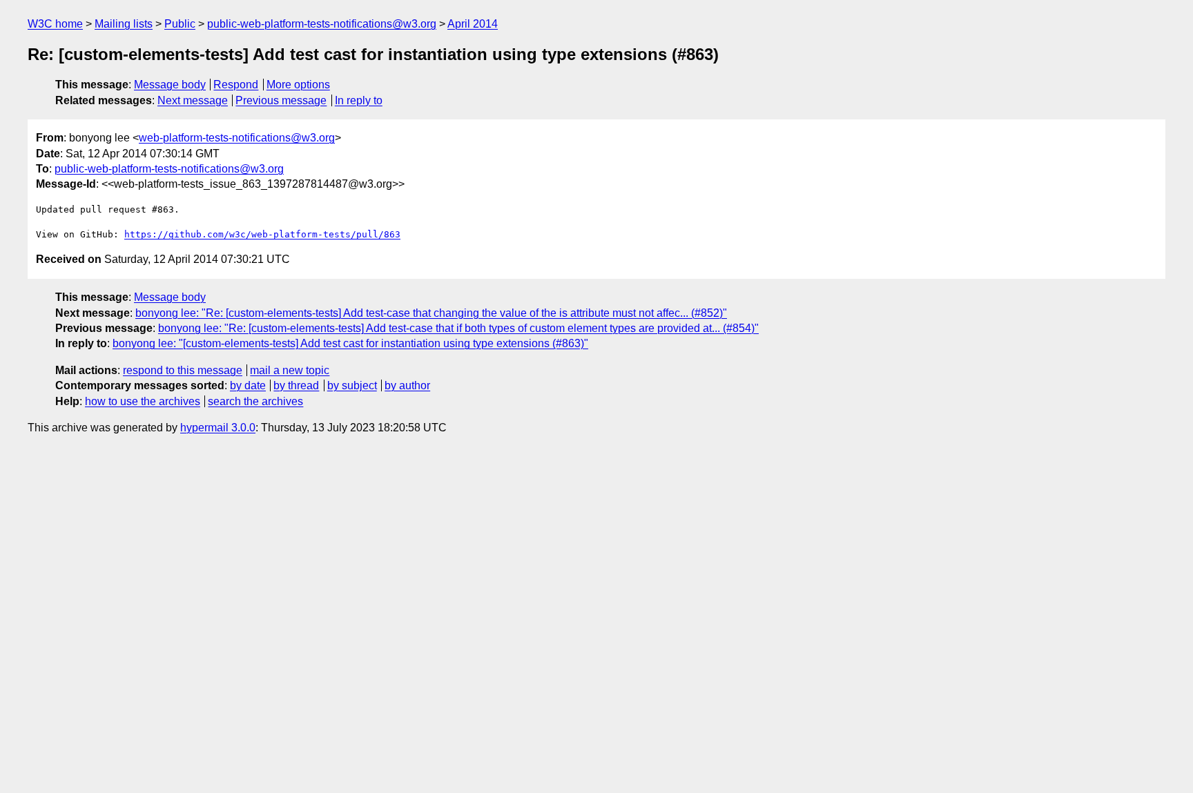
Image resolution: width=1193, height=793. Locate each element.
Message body (170, 84)
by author (407, 385)
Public (179, 24)
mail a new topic (289, 370)
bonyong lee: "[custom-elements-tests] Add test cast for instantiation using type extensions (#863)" (350, 343)
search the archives (255, 401)
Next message (192, 100)
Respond (235, 84)
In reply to (358, 100)
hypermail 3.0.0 (217, 427)
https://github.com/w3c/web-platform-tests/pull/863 (262, 234)
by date (248, 385)
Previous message (281, 100)
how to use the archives (142, 401)
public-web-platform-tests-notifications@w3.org (321, 24)
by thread (296, 385)
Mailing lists (124, 24)
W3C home (55, 24)
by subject (352, 385)
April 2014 (472, 24)
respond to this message (182, 370)
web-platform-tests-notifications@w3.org (237, 138)
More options (298, 84)
